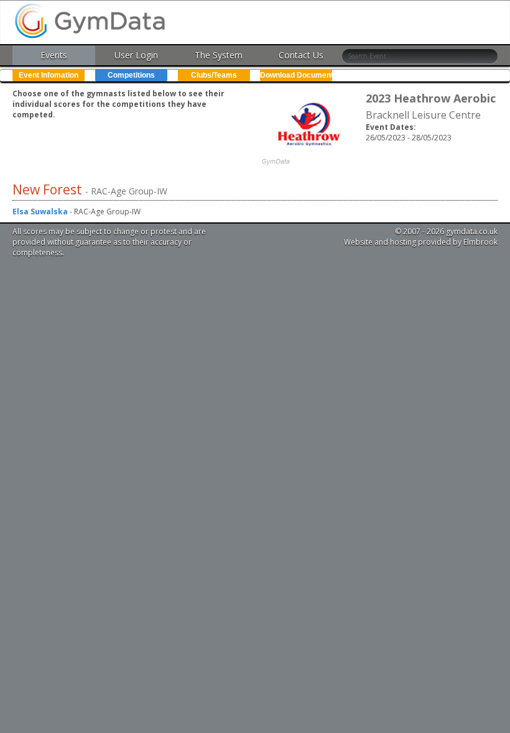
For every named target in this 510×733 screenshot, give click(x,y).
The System (219, 55)
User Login (136, 55)
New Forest (48, 189)
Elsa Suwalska (40, 211)
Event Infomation (48, 75)
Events (53, 55)
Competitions (131, 75)
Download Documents (296, 75)
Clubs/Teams (214, 75)
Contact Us (301, 55)
